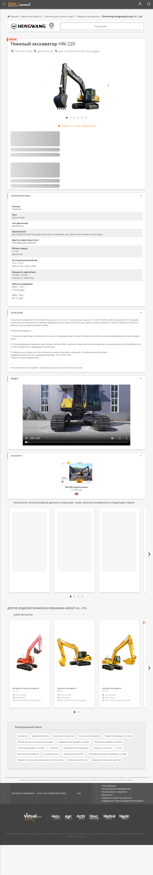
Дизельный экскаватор (63, 736)
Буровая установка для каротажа (106, 760)
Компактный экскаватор (28, 754)
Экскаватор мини (51, 754)
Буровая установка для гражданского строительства (40, 760)
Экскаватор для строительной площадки (35, 742)
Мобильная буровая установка (108, 742)
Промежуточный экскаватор (76, 748)
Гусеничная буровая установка (31, 748)
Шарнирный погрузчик (74, 754)
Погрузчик (54, 748)
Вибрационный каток (77, 760)
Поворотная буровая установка (118, 736)
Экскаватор (22, 736)
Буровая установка (40, 736)
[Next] (108, 85)
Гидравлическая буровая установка (74, 742)
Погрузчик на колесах (102, 748)
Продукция (100, 26)
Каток (119, 748)
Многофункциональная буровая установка (108, 754)
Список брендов (109, 786)
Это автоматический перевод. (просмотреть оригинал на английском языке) (46, 367)
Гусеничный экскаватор (89, 736)
